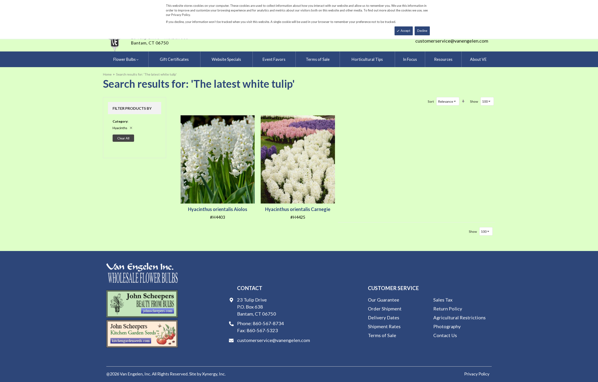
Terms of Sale (382, 335)
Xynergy (209, 373)
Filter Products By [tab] (132, 108)
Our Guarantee (383, 299)
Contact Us (445, 335)
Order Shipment (385, 308)
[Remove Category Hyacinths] (131, 128)
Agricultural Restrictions (459, 317)
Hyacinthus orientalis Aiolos (217, 209)
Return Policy (447, 308)
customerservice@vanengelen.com (451, 41)
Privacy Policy (476, 373)
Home (107, 74)
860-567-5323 (262, 330)
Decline (422, 31)
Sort (431, 101)
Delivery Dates (383, 317)
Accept (405, 31)
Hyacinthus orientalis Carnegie (297, 209)
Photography (447, 326)
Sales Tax (442, 299)
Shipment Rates (384, 326)
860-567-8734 (268, 323)
